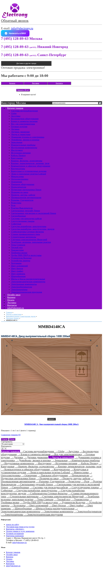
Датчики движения (20, 132)
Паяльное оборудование (22, 184)
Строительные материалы (23, 237)
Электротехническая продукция (26, 292)
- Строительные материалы (22, 496)
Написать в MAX (17, 33)
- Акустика (72, 451)
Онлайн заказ (12, 554)
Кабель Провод (18, 155)
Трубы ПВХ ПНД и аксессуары (26, 255)
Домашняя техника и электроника (27, 137)
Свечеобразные (18, 216)
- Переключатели (78, 475)
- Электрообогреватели (87, 511)
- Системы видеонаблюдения (37, 451)
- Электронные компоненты (57, 511)
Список (4, 439)
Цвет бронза (17, 268)
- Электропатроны (12, 514)
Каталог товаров (15, 108)
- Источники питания (64, 463)
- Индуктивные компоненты (17, 463)
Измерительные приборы (23, 145)
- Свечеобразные (19, 487)
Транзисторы (17, 250)
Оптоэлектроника (19, 179)
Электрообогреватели (21, 287)
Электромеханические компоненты (28, 281)
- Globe (59, 451)
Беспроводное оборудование (25, 118)
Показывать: (6, 446)
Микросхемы (17, 176)
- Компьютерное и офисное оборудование (25, 469)
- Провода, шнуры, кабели (74, 478)
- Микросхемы (79, 472)
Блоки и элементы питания (24, 121)
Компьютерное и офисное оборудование (30, 166)
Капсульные (17, 158)
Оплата (9, 559)
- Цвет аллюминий (37, 505)
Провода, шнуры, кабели (23, 195)
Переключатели (18, 187)
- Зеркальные (59, 460)
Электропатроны (19, 289)
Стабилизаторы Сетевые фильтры (27, 231)
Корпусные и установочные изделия (28, 171)
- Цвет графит (75, 505)
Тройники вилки (19, 252)
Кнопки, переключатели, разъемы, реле (30, 163)
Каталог (12, 83)
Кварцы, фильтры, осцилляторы (26, 160)
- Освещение (29, 475)
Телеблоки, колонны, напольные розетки (31, 242)
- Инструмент (43, 463)
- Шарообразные (21, 508)
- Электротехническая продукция (43, 514)
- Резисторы (72, 481)
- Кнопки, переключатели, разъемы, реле (78, 466)
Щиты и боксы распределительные (28, 279)
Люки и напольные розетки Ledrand (28, 174)
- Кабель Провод (88, 463)
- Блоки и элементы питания (33, 454)
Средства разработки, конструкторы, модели (32, 229)
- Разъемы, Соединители (50, 481)
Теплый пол (17, 247)
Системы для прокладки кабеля (26, 218)
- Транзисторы (80, 499)
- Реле (85, 481)
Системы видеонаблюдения (24, 110)
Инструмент (17, 150)
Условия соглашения (15, 533)
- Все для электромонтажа (66, 454)
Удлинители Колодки (21, 258)
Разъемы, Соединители (22, 200)
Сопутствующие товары (22, 221)
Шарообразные (18, 276)
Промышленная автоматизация (26, 197)
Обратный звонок (15, 21)
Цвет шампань (18, 273)
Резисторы (16, 202)
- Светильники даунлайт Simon (35, 484)
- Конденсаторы (60, 469)
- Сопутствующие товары (83, 487)
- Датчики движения (35, 457)
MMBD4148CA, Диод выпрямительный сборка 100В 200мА (51, 424)
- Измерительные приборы (84, 460)
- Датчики (16, 457)
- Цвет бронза (57, 505)
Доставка (35, 83)
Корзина (9, 557)
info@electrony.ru (22, 28)
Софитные (16, 223)
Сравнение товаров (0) (10, 435)
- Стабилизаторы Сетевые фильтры (47, 493)
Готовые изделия (19, 126)
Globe (14, 113)
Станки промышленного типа (25, 234)
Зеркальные (16, 142)
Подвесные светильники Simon (26, 189)
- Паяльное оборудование (52, 475)
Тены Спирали (18, 245)
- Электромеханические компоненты (39, 510)
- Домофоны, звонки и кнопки (33, 460)
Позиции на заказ (19, 192)
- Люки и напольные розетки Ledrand (48, 472)
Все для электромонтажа (23, 124)
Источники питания (21, 153)
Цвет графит (17, 271)
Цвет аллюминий (19, 266)
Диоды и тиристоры (20, 134)
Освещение (16, 181)
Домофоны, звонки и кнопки (25, 139)
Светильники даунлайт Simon (25, 210)
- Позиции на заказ (47, 478)
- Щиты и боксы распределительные (53, 508)
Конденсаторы (18, 168)
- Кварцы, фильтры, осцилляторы (34, 466)
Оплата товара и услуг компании (20, 531)
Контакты (59, 83)
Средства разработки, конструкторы (28, 226)
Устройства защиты (20, 260)
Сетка (12, 439)
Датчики (15, 129)
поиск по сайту (12, 524)
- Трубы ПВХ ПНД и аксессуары (39, 502)
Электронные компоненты (24, 284)
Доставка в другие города (26, 63)
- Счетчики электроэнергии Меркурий (61, 496)
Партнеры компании (15, 536)
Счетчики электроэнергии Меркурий (29, 239)
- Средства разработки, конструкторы (35, 490)
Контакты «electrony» (15, 529)
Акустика (15, 116)
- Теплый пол (62, 499)
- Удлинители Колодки (71, 502)
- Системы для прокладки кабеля (49, 487)
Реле (13, 205)
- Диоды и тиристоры (61, 457)
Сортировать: (7, 442)
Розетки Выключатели (22, 208)
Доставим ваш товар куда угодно (20, 527)
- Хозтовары (17, 505)
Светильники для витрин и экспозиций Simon (33, 213)
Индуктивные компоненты (24, 147)
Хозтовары (16, 263)
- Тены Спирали (43, 499)
